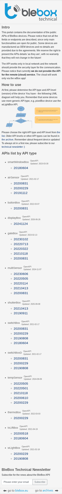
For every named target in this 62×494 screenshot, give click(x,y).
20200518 (21, 433)
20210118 (21, 253)
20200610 (21, 398)
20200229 (21, 188)
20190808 (21, 338)
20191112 (21, 193)
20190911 (21, 313)
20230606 (21, 274)
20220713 (21, 244)
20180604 (21, 168)
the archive (7, 139)
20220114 (21, 283)
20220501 (21, 388)
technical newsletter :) (13, 147)
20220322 (21, 248)
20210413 (21, 288)
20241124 (21, 223)
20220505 (21, 278)
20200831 (21, 183)
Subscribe (39, 482)
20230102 (21, 239)
